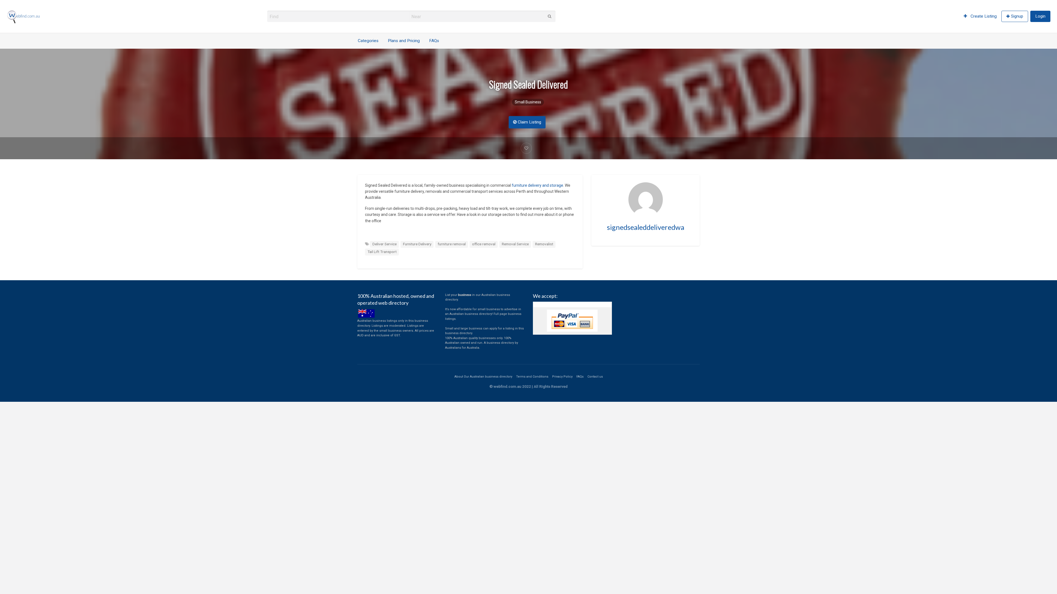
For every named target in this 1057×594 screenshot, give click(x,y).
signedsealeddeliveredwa (645, 227)
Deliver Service (384, 244)
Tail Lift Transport (382, 251)
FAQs (434, 40)
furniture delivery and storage (537, 185)
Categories (368, 40)
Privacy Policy (562, 376)
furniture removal (452, 244)
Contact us (595, 376)
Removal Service (515, 244)
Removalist (544, 244)
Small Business (528, 102)
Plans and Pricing (404, 40)
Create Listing (983, 16)
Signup (1017, 16)
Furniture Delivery (417, 244)
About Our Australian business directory (483, 376)
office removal (483, 244)
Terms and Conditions (532, 376)
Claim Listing (529, 122)
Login (1040, 16)
